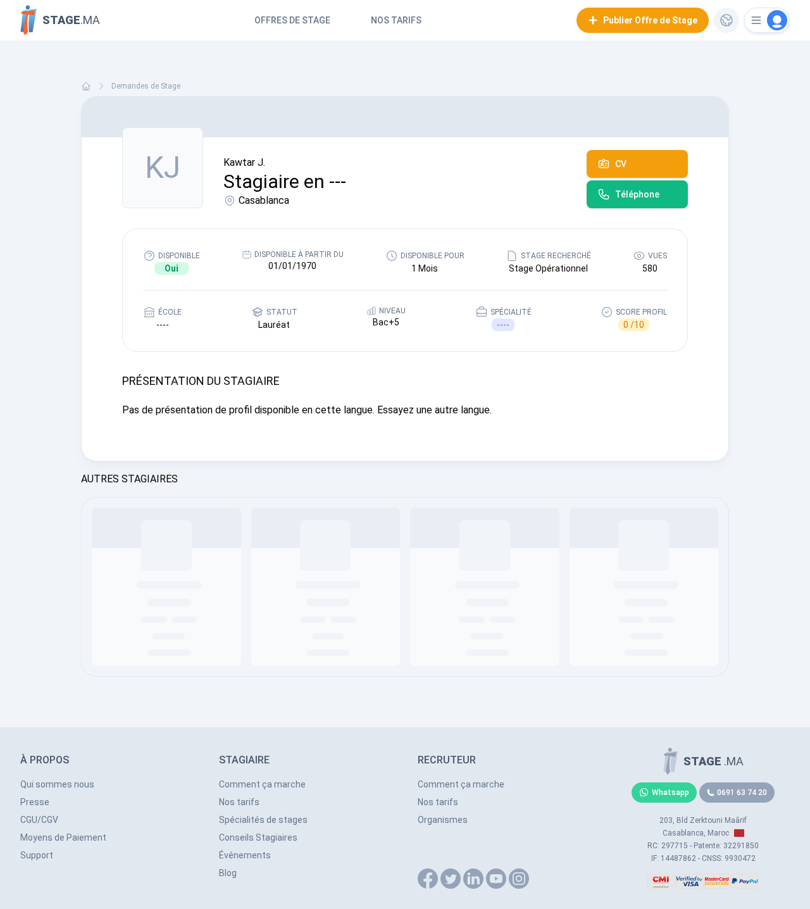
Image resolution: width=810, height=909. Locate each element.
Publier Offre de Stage (650, 20)
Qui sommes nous (57, 784)
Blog (228, 873)
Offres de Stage (292, 20)
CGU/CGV (39, 820)
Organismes (443, 820)
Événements (245, 855)
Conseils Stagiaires (258, 837)
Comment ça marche (262, 784)
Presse (34, 802)
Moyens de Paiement (63, 837)
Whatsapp (670, 792)
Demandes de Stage (145, 86)
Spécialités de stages (263, 820)
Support (36, 855)
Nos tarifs (396, 20)
